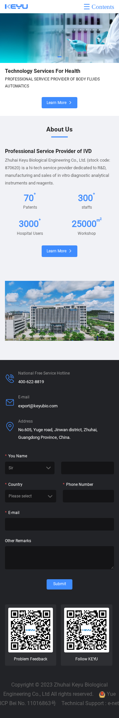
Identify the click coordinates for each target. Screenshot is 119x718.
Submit (59, 584)
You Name (16, 456)
